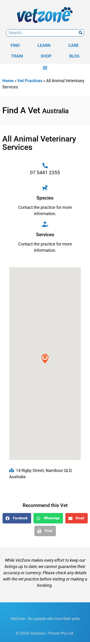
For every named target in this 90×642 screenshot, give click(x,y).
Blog (74, 56)
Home (8, 80)
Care (73, 45)
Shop (46, 56)
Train (17, 56)
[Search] (80, 32)
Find (15, 45)
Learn (44, 45)
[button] (45, 67)
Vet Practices (29, 80)
